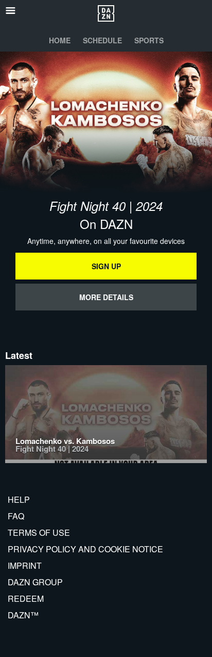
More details (106, 297)
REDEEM (26, 598)
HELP (19, 499)
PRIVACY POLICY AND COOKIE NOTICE (85, 549)
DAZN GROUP (35, 582)
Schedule (102, 40)
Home (59, 40)
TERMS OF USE (39, 532)
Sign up (106, 266)
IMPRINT (25, 565)
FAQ (16, 516)
